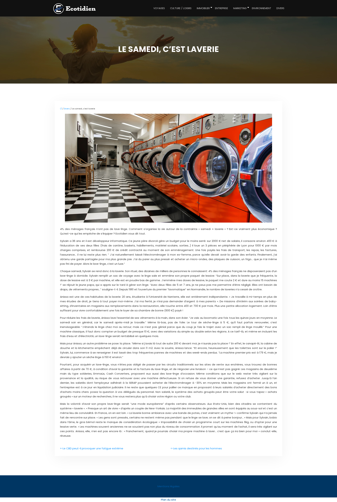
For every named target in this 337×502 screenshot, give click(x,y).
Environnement (261, 8)
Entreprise (221, 8)
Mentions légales (168, 486)
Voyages (159, 8)
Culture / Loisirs (180, 8)
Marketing (240, 8)
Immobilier (203, 8)
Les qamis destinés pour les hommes (197, 448)
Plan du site (168, 499)
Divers (280, 8)
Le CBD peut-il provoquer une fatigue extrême (93, 448)
